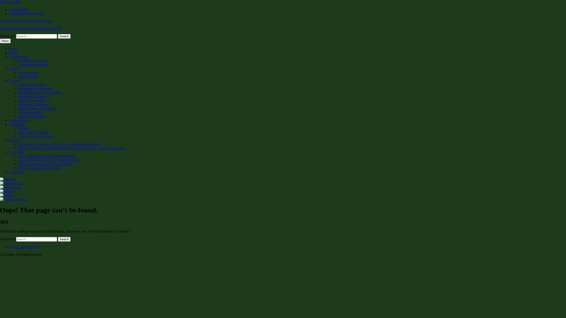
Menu (5, 41)
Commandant (18, 57)
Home (13, 49)
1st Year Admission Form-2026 (39, 168)
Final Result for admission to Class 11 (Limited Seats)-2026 (59, 144)
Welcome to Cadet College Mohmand (26, 21)
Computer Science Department (39, 92)
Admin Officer (28, 76)
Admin (14, 68)
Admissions (17, 124)
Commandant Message (34, 64)
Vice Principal (27, 72)
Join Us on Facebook (23, 247)
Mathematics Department (35, 88)
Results (14, 140)
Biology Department (32, 116)
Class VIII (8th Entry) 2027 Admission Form (49, 160)
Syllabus (24, 128)
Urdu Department (30, 112)
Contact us (16, 172)
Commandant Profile (32, 60)
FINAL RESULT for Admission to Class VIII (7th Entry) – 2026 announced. (72, 148)
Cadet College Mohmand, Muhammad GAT (31, 28)
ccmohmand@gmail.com (26, 13)
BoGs (13, 53)
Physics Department (32, 100)
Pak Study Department (33, 104)
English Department (32, 84)
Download (16, 152)
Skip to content (10, 2)
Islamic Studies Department (37, 108)
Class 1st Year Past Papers (36, 136)
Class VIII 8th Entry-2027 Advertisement (46, 156)
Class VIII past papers (33, 132)
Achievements (19, 120)
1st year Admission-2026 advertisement (45, 164)
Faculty (14, 80)
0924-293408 (18, 9)
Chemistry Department (33, 96)
